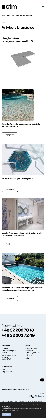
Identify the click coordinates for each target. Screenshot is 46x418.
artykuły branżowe (31, 349)
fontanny (5, 357)
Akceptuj (6, 414)
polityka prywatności (32, 353)
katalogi (4, 370)
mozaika (5, 349)
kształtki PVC (6, 359)
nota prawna (29, 351)
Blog (8, 15)
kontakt (27, 358)
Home (3, 15)
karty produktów (7, 372)
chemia (4, 353)
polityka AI (28, 355)
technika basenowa (9, 355)
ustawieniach (14, 410)
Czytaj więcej (10, 135)
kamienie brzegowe (9, 351)
